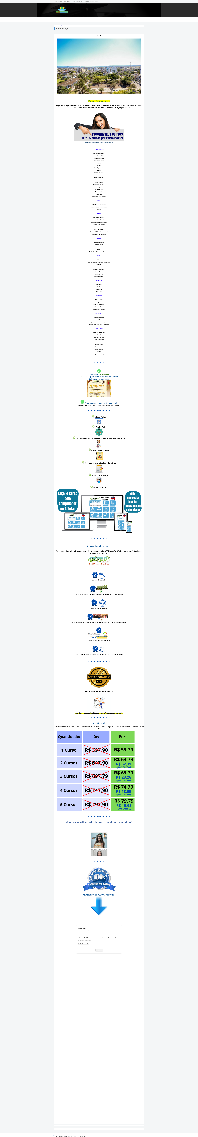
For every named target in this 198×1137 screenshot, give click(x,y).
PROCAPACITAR (72, 1136)
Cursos (55, 1)
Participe (60, 1)
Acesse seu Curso (94, 1)
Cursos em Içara (64, 25)
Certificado (86, 1)
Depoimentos (67, 1)
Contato (73, 1)
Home (57, 25)
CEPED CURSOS (79, 1)
